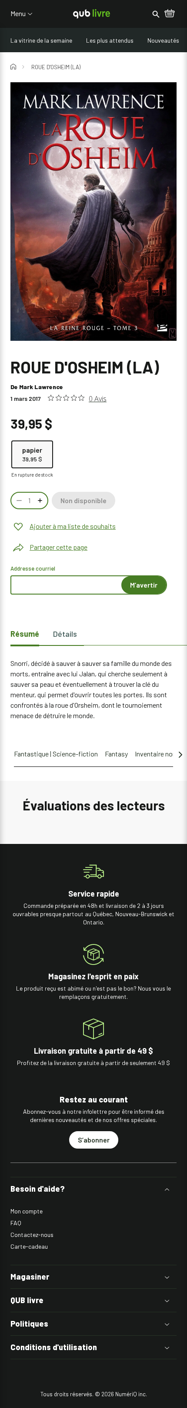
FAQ (15, 1223)
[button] (93, 1188)
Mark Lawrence (41, 386)
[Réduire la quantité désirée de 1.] (18, 500)
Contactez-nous (31, 1234)
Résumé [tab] (24, 633)
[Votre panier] (170, 14)
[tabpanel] (93, 689)
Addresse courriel (32, 568)
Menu (18, 13)
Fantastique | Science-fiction (56, 753)
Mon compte (26, 1211)
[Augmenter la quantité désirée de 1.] (40, 500)
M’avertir (143, 585)
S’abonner (94, 1140)
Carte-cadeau (29, 1246)
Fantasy (116, 753)
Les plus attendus (110, 40)
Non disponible (83, 500)
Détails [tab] (65, 633)
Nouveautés (163, 40)
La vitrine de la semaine (41, 40)
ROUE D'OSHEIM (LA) (55, 67)
